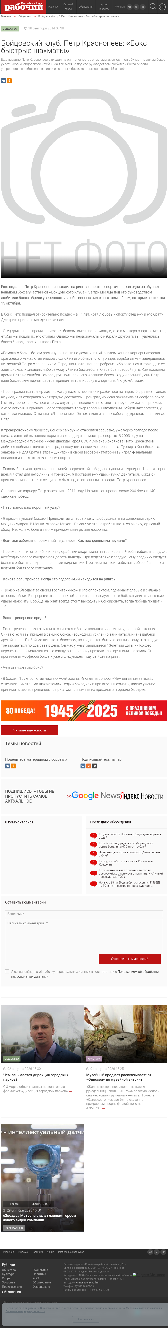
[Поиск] (153, 6)
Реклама (120, 6)
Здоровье (8, 1282)
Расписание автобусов (71, 1252)
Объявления (86, 6)
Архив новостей (104, 6)
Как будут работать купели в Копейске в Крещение (126, 863)
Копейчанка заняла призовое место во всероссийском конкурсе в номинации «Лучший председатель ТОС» (131, 873)
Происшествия (12, 1286)
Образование (42, 1282)
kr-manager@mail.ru (87, 1282)
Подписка (37, 1252)
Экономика (40, 1270)
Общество (9, 1270)
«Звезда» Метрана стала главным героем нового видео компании (39, 1217)
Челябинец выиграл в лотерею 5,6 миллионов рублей (129, 854)
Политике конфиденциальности (25, 1311)
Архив (50, 1252)
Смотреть (38, 1204)
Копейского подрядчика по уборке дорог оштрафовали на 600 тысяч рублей (126, 845)
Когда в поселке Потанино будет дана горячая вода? (130, 836)
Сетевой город (68, 6)
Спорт (6, 1278)
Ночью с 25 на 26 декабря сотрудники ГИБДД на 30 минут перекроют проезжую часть (129, 884)
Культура (8, 1274)
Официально (41, 1286)
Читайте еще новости (29, 730)
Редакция (8, 1252)
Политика (39, 1274)
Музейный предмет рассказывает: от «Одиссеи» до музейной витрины (118, 1077)
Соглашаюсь (86, 1319)
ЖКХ (36, 1278)
